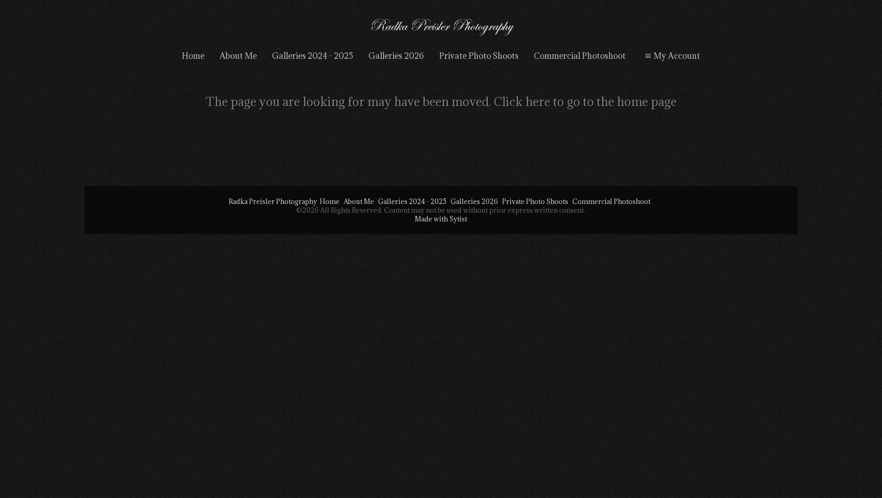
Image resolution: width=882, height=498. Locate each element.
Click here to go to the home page (585, 101)
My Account (677, 56)
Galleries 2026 (396, 56)
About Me (238, 56)
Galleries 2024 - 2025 (312, 56)
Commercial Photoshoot (580, 56)
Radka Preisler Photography (273, 201)
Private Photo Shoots (479, 56)
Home (193, 56)
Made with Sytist (441, 219)
